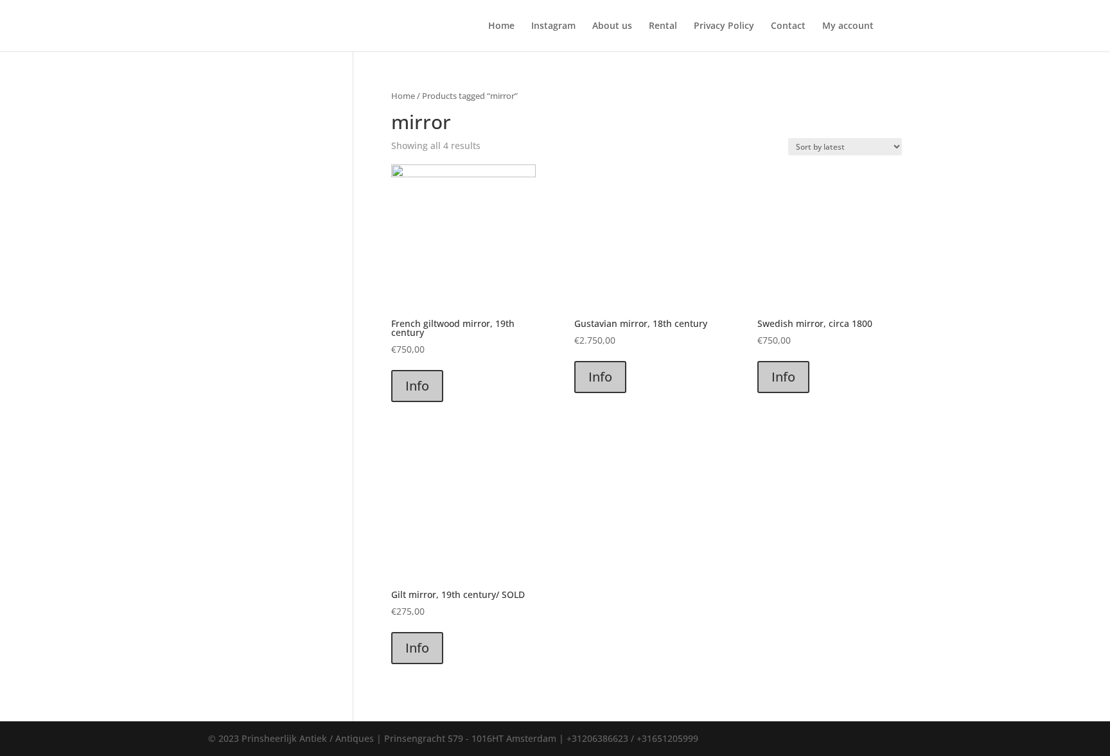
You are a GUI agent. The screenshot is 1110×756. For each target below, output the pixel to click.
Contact (788, 26)
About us (612, 26)
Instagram (553, 26)
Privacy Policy (724, 26)
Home (501, 26)
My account (848, 26)
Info (417, 385)
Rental (663, 26)
